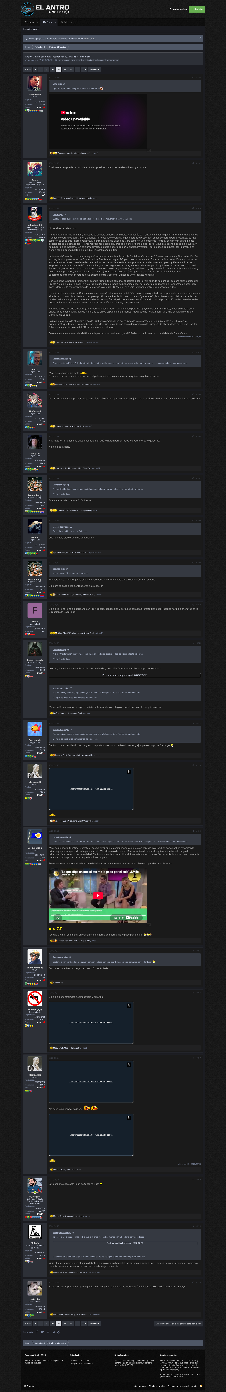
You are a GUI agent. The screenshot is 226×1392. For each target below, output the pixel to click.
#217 (198, 1058)
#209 (198, 562)
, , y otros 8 (73, 426)
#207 (198, 478)
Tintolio (180, 1376)
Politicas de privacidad (178, 1386)
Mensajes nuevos (31, 29)
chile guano (64, 60)
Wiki (66, 22)
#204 (198, 352)
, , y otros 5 (77, 821)
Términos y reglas (157, 1386)
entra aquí (89, 38)
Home (31, 22)
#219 (198, 1226)
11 (59, 69)
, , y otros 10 (80, 633)
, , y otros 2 (77, 153)
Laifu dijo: (57, 84)
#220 (198, 1282)
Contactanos (140, 1386)
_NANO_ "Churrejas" (169, 1363)
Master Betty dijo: (61, 527)
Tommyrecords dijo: (62, 1232)
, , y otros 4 (77, 384)
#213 (198, 765)
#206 (198, 436)
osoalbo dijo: (59, 569)
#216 (198, 993)
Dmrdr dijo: (58, 214)
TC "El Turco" (190, 1360)
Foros (49, 22)
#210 (198, 605)
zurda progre (112, 60)
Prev (28, 69)
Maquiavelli (33, 60)
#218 (198, 1179)
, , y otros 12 (77, 468)
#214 (198, 831)
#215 (198, 951)
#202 (198, 163)
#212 (198, 723)
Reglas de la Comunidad (82, 1363)
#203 (198, 208)
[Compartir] (193, 77)
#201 (198, 77)
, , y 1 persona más (77, 342)
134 (84, 69)
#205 (198, 394)
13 (71, 69)
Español (30, 1386)
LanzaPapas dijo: (60, 359)
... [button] (41, 69)
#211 (199, 643)
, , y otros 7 (77, 940)
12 (65, 69)
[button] (38, 22)
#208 (198, 520)
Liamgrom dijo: (59, 485)
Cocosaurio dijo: (60, 957)
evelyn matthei (78, 60)
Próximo (93, 69)
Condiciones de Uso (80, 1360)
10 (52, 69)
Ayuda (194, 1386)
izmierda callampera (96, 60)
